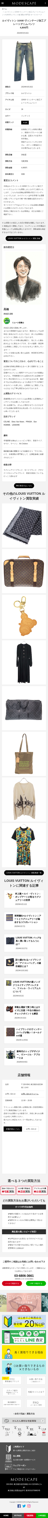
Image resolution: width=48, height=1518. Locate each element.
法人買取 (17, 1456)
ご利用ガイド (18, 1447)
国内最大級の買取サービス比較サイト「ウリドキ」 (23, 451)
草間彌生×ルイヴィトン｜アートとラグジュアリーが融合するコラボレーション (27, 919)
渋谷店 (23, 155)
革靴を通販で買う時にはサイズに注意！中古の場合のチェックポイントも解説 (27, 1010)
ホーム (4, 9)
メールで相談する (12, 1283)
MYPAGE (18, 1516)
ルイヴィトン (26, 93)
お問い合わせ (31, 1129)
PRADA (29, 422)
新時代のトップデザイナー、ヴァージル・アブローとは (28, 1054)
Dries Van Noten (18, 422)
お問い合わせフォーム (30, 1094)
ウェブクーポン (19, 1465)
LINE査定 (42, 1516)
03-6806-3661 (24, 1275)
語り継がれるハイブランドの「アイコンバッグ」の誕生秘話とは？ (28, 963)
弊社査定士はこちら (24, 486)
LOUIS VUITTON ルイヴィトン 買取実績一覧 (24, 873)
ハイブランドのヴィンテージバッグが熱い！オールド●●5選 (29, 1032)
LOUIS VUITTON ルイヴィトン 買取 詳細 (24, 238)
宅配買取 (30, 1516)
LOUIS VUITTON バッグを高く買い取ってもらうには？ (28, 941)
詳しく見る (24, 530)
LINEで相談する (36, 1283)
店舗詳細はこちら (13, 1129)
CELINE (7, 422)
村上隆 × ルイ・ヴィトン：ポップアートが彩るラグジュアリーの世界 (28, 897)
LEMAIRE (16, 425)
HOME (6, 1516)
